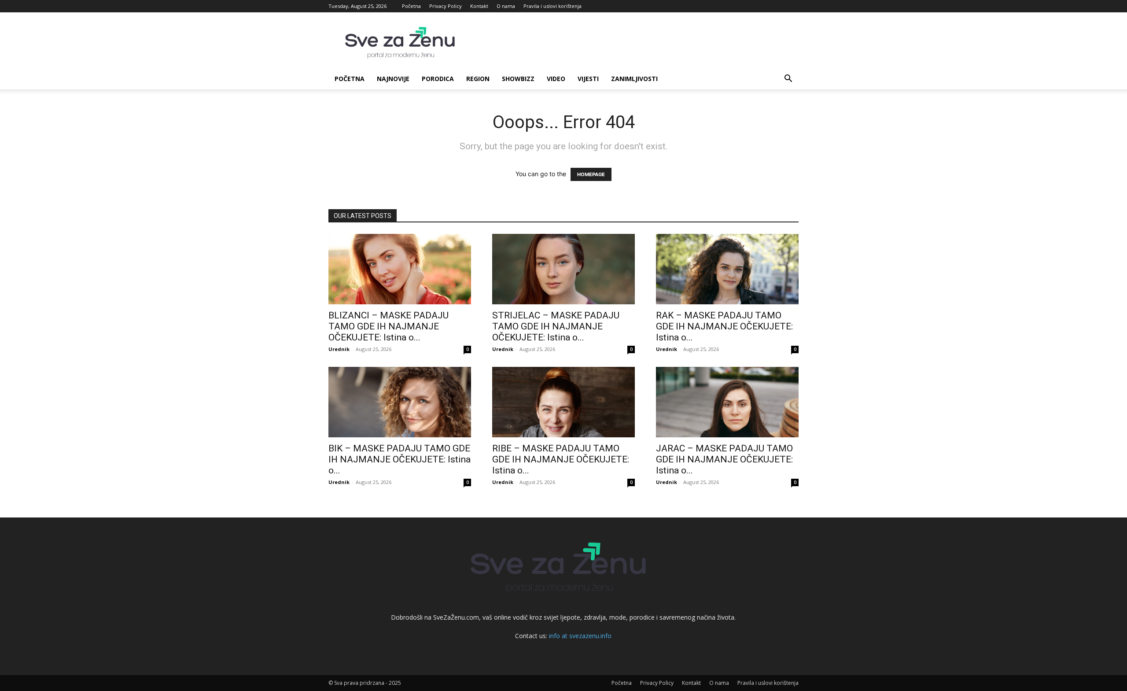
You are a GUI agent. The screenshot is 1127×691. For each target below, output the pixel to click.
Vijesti (588, 78)
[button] (788, 79)
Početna (411, 6)
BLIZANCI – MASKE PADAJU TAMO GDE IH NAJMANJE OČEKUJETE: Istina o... (388, 326)
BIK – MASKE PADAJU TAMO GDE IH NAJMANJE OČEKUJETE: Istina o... (399, 459)
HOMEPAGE (591, 174)
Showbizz (518, 78)
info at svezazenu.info (580, 636)
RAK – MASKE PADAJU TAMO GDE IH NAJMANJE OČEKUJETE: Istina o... (724, 326)
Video (556, 78)
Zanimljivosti (634, 78)
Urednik (339, 349)
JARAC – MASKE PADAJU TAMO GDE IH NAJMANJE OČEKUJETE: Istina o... (724, 459)
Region (478, 78)
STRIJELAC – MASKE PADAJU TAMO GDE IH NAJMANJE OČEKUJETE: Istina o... (555, 326)
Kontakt (479, 6)
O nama (506, 6)
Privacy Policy (445, 6)
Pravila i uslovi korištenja (552, 6)
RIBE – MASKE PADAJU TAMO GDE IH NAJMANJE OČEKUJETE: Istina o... (560, 459)
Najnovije (393, 78)
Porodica (438, 78)
